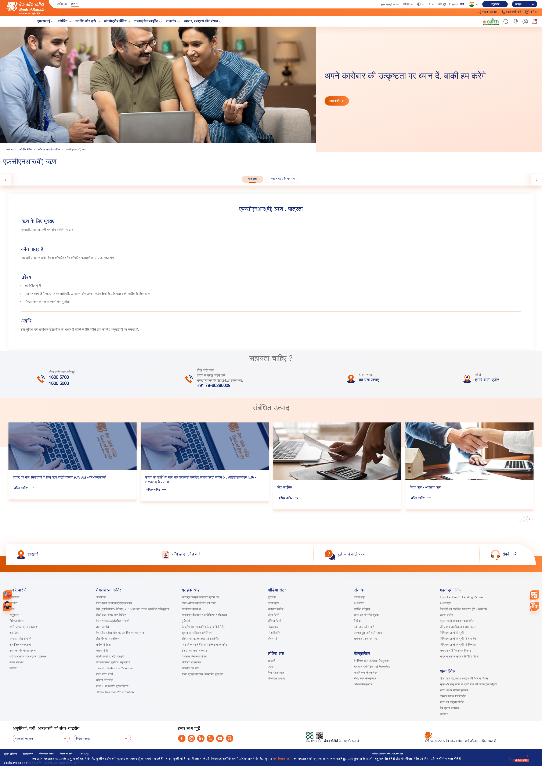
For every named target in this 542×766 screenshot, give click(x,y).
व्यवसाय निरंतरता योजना (194, 656)
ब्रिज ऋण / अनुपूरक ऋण (425, 488)
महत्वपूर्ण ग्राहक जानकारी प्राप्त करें (200, 597)
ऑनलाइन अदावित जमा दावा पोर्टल (458, 626)
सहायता (444, 714)
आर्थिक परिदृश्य (362, 609)
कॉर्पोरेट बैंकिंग (25, 149)
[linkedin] (201, 738)
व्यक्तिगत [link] (62, 4)
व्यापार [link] (74, 4)
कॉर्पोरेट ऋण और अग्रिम (49, 149)
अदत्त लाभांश (102, 626)
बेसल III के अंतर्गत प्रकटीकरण (112, 686)
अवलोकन (14, 597)
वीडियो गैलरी (274, 621)
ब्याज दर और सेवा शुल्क (366, 615)
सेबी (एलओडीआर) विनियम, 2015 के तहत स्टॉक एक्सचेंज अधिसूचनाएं (132, 609)
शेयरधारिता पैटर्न (104, 674)
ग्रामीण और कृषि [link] (85, 21)
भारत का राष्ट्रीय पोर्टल (452, 702)
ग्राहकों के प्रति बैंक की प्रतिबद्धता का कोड (204, 644)
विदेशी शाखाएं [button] (83, 738)
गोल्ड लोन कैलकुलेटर (365, 678)
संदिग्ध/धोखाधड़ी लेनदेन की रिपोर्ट (199, 603)
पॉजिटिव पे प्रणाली (191, 662)
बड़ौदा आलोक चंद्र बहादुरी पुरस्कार (28, 656)
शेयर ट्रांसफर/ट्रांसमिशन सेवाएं (112, 621)
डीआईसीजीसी (331, 741)
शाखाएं (271, 660)
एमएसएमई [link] (43, 21)
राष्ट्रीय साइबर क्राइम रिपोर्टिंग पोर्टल (459, 656)
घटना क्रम (273, 603)
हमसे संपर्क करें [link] (513, 11)
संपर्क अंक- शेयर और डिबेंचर (111, 615)
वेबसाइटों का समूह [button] (24, 738)
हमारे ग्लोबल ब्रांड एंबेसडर (23, 626)
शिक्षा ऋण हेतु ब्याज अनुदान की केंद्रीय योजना (464, 678)
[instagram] (191, 738)
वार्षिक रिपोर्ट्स (103, 644)
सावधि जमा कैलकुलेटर (365, 672)
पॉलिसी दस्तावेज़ (104, 680)
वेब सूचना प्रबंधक (449, 708)
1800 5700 (59, 378)
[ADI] (7, 606)
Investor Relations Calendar (114, 668)
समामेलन (14, 632)
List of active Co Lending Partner (462, 597)
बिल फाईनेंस (284, 488)
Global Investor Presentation (115, 692)
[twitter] (210, 738)
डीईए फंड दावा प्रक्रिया (194, 650)
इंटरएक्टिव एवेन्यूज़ (12, 762)
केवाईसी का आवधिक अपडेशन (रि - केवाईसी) (463, 609)
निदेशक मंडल (17, 621)
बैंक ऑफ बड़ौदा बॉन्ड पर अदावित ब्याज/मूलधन (120, 632)
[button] (506, 21)
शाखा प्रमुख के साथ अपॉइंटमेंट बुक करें (202, 674)
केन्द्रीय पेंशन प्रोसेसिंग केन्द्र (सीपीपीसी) (203, 626)
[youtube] (220, 738)
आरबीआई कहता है (191, 609)
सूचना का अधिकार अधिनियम (197, 632)
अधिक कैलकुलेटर (363, 684)
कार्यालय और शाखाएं (20, 638)
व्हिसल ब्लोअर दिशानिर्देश (453, 696)
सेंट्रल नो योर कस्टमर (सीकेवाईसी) (200, 638)
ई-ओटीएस (445, 603)
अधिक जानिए (21, 487)
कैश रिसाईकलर (276, 672)
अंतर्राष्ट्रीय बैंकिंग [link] (115, 21)
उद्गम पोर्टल (446, 615)
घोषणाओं (272, 638)
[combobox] (534, 595)
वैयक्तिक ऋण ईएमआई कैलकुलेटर (372, 660)
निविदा (357, 621)
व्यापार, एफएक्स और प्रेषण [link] (201, 21)
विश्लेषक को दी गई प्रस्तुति (110, 656)
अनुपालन (14, 615)
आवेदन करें (334, 100)
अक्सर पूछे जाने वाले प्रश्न (368, 632)
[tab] (252, 179)
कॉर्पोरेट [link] (63, 21)
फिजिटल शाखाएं (276, 678)
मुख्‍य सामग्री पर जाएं (390, 4)
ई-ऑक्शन (359, 603)
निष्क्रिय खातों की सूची (452, 632)
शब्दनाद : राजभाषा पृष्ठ (365, 638)
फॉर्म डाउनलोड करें (364, 626)
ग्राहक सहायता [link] (489, 11)
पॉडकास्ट (273, 626)
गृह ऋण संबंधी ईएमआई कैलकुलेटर (372, 666)
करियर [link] (534, 11)
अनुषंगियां (495, 4)
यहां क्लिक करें (281, 758)
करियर (13, 668)
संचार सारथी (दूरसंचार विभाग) (455, 650)
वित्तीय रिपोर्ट (102, 650)
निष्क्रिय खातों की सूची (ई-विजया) (458, 644)
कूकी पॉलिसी (10, 754)
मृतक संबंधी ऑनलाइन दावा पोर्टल (457, 621)
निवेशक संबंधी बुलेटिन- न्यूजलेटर (113, 662)
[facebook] (181, 738)
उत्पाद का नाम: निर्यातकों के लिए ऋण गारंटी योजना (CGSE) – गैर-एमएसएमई (59, 478)
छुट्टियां (186, 621)
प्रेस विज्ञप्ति (274, 632)
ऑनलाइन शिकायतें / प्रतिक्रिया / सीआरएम (204, 615)
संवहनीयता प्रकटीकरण (108, 638)
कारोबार (10, 149)
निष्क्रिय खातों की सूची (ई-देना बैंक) (458, 638)
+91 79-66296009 (213, 386)
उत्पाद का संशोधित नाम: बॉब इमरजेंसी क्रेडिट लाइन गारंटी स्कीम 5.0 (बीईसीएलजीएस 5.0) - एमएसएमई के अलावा (200, 480)
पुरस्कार (272, 597)
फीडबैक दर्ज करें (190, 668)
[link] (490, 21)
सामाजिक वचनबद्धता (20, 644)
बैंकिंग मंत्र (359, 597)
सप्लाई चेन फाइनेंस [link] (146, 21)
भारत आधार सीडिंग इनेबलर (454, 690)
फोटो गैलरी (273, 615)
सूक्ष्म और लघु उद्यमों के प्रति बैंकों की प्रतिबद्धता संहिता (468, 684)
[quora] (229, 738)
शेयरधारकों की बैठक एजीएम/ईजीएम (114, 603)
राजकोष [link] (171, 21)
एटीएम (271, 666)
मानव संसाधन (17, 662)
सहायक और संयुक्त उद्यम (23, 650)
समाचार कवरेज (275, 609)
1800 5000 (59, 384)
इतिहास (13, 603)
